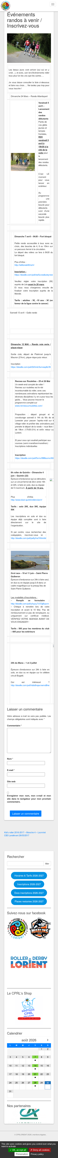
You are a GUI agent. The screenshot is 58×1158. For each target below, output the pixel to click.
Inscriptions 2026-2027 (29, 884)
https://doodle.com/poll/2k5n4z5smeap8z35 (31, 366)
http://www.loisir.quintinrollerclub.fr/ (26, 499)
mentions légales (39, 1134)
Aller (47, 863)
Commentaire (14, 725)
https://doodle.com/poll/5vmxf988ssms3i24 (34, 457)
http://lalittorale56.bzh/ (24, 264)
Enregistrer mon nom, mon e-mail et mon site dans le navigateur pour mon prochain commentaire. (29, 798)
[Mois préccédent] (10, 1040)
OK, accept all (19, 1150)
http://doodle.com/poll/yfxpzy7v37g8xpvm (30, 603)
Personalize (22, 1154)
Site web (11, 781)
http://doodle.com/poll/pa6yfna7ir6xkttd (28, 538)
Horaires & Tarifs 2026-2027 (29, 875)
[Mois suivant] (48, 1040)
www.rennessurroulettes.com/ (29, 405)
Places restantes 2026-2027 (29, 901)
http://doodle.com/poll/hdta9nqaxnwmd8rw (30, 685)
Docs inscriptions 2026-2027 (29, 893)
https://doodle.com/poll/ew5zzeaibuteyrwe (33, 274)
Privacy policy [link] (37, 1154)
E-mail (11, 770)
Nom (10, 758)
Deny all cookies (40, 1150)
